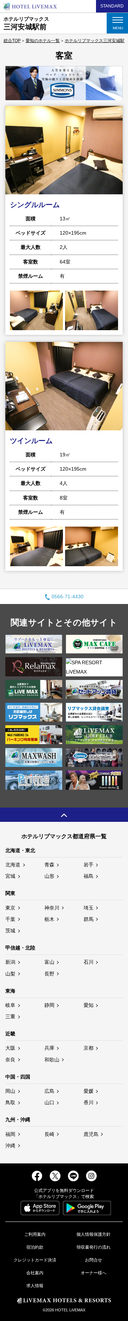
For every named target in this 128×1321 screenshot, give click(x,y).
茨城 (10, 930)
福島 (89, 876)
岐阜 (10, 1005)
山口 (49, 1102)
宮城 (10, 876)
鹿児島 (91, 1134)
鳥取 (10, 1102)
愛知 (89, 1005)
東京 (10, 908)
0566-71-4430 (68, 596)
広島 (49, 1091)
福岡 (10, 1134)
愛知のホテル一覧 (43, 40)
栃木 (49, 919)
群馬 (89, 919)
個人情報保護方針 (93, 1234)
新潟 (10, 962)
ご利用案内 (35, 1234)
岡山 (10, 1091)
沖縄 (10, 1145)
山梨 (10, 974)
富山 (49, 962)
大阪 (10, 1048)
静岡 (49, 1005)
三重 (10, 1016)
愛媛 (89, 1091)
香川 (89, 1102)
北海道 (12, 864)
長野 (49, 974)
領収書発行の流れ (93, 1247)
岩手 (89, 864)
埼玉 (89, 908)
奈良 (10, 1060)
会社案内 (34, 1272)
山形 (49, 876)
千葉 (10, 919)
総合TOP (12, 40)
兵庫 (49, 1048)
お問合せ (93, 1260)
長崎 (49, 1134)
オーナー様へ (93, 1272)
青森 (49, 864)
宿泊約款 (34, 1247)
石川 (89, 962)
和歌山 (51, 1060)
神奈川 (51, 908)
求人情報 (34, 1285)
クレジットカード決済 (35, 1260)
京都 (89, 1048)
